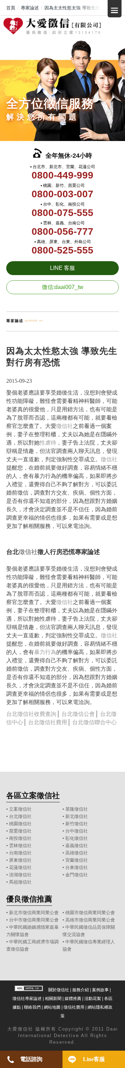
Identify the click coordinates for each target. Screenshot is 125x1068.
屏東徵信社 (20, 860)
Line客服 (94, 1059)
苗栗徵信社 (20, 831)
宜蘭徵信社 (76, 860)
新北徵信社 (76, 816)
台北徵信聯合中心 (94, 722)
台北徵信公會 (78, 714)
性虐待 (48, 443)
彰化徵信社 (76, 838)
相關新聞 (53, 998)
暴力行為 (45, 652)
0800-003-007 (62, 194)
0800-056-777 (62, 231)
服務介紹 (80, 989)
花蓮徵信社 (20, 867)
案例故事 (100, 989)
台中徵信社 (76, 831)
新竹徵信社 (76, 823)
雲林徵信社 (20, 845)
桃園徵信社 (20, 823)
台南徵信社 (20, 852)
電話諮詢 (31, 1059)
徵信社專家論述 (27, 998)
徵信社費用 (74, 1007)
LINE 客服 (62, 268)
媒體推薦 (73, 998)
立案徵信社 (20, 809)
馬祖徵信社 (20, 882)
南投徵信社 (20, 838)
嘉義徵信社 (76, 845)
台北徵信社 (20, 816)
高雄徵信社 (76, 852)
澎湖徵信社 (20, 874)
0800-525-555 (62, 250)
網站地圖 (52, 1007)
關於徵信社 (58, 989)
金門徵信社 (76, 874)
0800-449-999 (62, 175)
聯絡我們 (32, 1007)
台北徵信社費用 (47, 722)
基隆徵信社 (76, 809)
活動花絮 (92, 998)
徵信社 (64, 426)
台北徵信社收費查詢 (31, 714)
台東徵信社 (76, 867)
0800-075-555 (62, 212)
